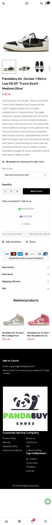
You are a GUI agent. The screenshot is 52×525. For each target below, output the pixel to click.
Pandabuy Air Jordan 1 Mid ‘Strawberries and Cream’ (38, 336)
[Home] (6, 521)
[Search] (41, 3)
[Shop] (19, 521)
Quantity (7, 184)
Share (32, 241)
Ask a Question (13, 241)
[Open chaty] (48, 501)
